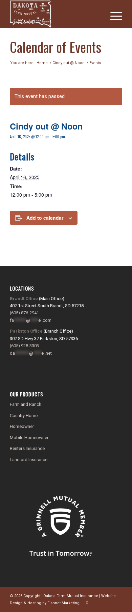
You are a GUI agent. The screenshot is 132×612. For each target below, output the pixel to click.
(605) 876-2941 (24, 312)
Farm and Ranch (25, 404)
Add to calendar (44, 217)
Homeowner (22, 426)
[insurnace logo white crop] (55, 13)
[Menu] (113, 13)
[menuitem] (113, 13)
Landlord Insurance (28, 459)
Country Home (24, 415)
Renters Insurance (27, 448)
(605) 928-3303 (24, 345)
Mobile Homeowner (29, 437)
